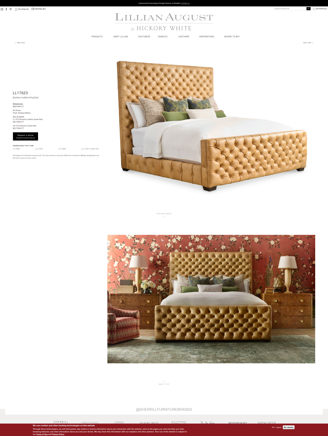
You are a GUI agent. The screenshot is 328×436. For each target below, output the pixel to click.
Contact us (185, 3)
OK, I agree (276, 427)
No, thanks (288, 427)
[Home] (164, 22)
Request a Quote (25, 136)
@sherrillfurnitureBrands (164, 409)
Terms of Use (42, 434)
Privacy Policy (58, 434)
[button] (163, 37)
